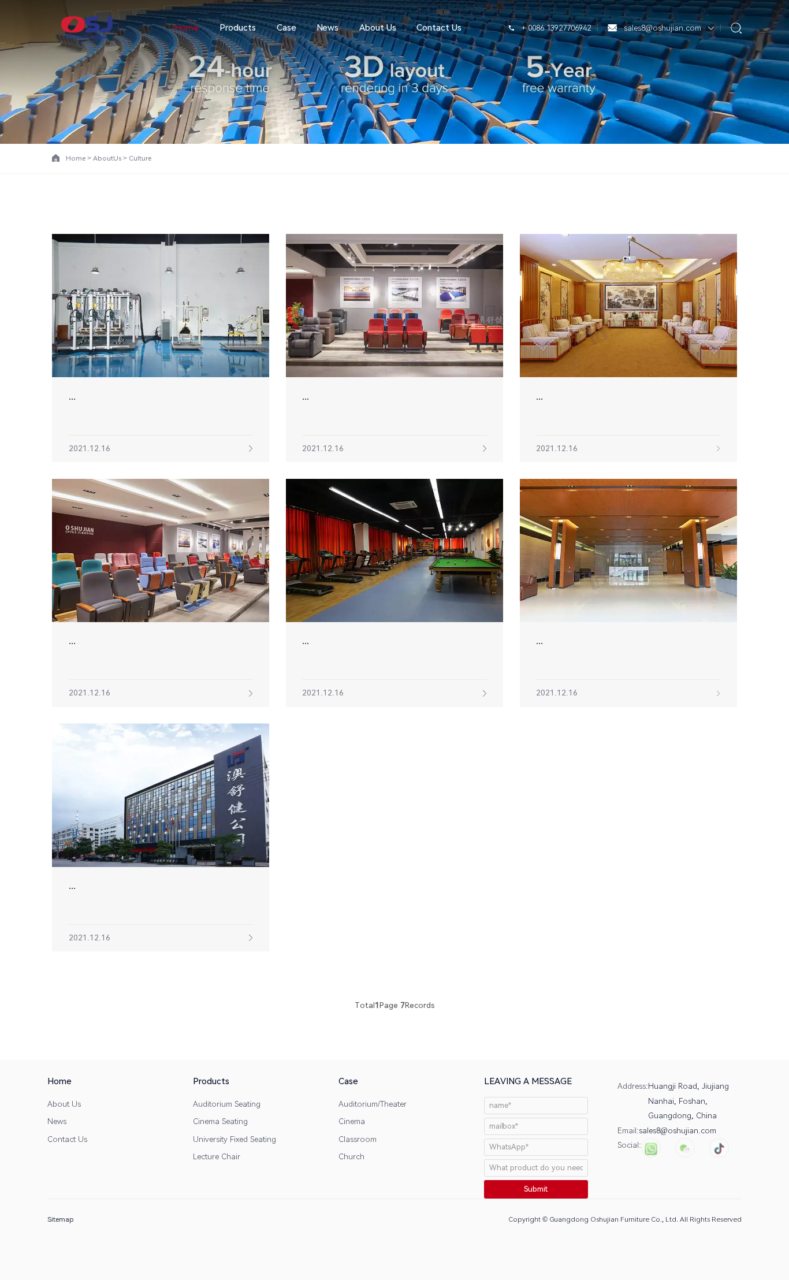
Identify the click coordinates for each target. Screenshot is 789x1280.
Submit (536, 1189)
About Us (377, 28)
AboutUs (107, 158)
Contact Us (439, 28)
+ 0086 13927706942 (555, 27)
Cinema (351, 1121)
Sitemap (60, 1219)
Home (186, 28)
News (327, 28)
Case (286, 28)
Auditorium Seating (226, 1103)
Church (351, 1156)
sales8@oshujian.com (662, 27)
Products (237, 28)
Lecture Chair (216, 1156)
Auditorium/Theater (372, 1103)
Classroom (357, 1139)
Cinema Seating (220, 1121)
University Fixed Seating (234, 1139)
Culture (140, 158)
